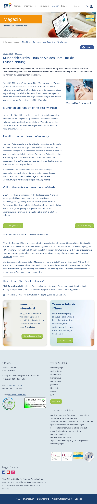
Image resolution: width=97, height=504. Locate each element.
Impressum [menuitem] (29, 498)
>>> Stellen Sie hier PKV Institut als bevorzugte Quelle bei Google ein (35, 294)
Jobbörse (54, 384)
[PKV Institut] (7, 5)
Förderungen (55, 381)
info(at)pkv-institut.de (17, 395)
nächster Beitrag (84, 225)
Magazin (17, 42)
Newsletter (55, 388)
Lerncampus (55, 378)
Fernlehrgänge (56, 367)
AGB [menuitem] (18, 498)
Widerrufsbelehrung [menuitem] (62, 498)
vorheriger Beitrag (13, 225)
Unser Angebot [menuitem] (30, 6)
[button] (87, 47)
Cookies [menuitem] (78, 498)
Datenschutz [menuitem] (43, 498)
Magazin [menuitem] (55, 6)
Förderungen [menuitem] (44, 6)
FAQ (52, 395)
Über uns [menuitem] (17, 6)
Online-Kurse (56, 371)
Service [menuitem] (64, 6)
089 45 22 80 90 (15, 385)
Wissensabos (55, 374)
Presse (53, 391)
